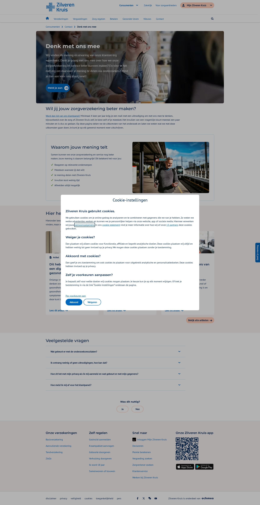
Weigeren (92, 302)
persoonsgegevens (84, 224)
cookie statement (111, 224)
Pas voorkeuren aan (76, 295)
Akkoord (74, 302)
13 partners (172, 224)
